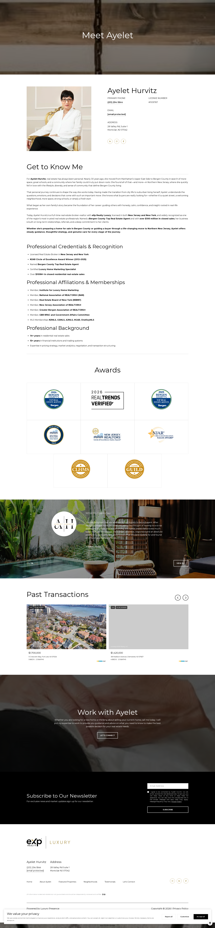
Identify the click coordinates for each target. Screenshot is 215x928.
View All (181, 563)
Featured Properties (67, 882)
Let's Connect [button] (107, 735)
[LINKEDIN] (110, 141)
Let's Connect (129, 882)
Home (29, 882)
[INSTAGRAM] (116, 141)
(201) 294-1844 (115, 102)
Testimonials (110, 882)
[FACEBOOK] (123, 141)
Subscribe (168, 810)
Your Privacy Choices (107, 925)
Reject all (169, 917)
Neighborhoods (90, 882)
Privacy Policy (176, 801)
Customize (184, 917)
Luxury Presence (50, 908)
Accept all (201, 917)
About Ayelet (45, 882)
